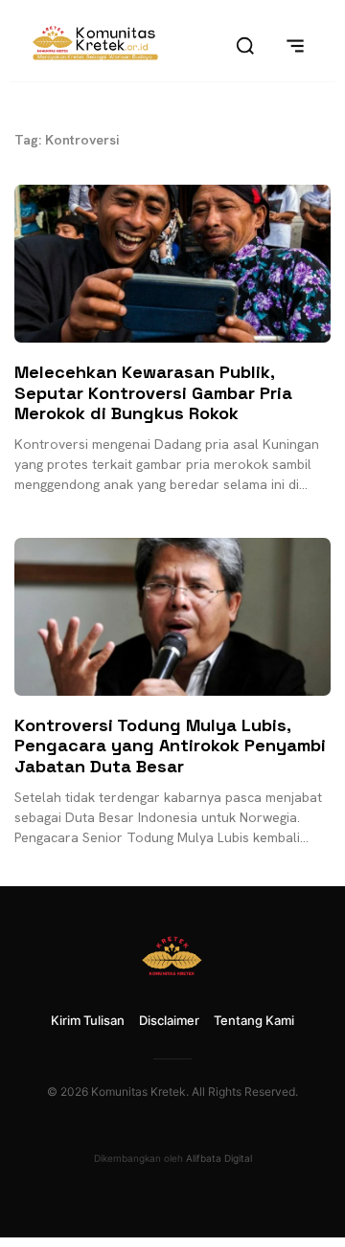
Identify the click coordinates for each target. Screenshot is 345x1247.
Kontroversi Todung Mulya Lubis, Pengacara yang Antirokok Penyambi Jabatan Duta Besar (170, 745)
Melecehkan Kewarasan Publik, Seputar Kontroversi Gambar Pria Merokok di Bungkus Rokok (153, 392)
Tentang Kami (254, 1020)
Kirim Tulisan (88, 1020)
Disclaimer (169, 1020)
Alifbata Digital (219, 1158)
